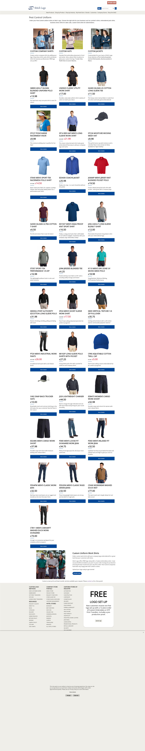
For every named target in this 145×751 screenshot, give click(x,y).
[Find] (116, 8)
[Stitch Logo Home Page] (41, 8)
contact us (90, 581)
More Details (72, 692)
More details (43, 106)
